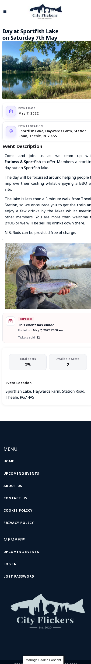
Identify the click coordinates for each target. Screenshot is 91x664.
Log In (10, 564)
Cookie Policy (18, 510)
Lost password (19, 576)
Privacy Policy (19, 522)
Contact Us (15, 498)
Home (9, 461)
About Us (13, 485)
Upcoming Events (21, 473)
